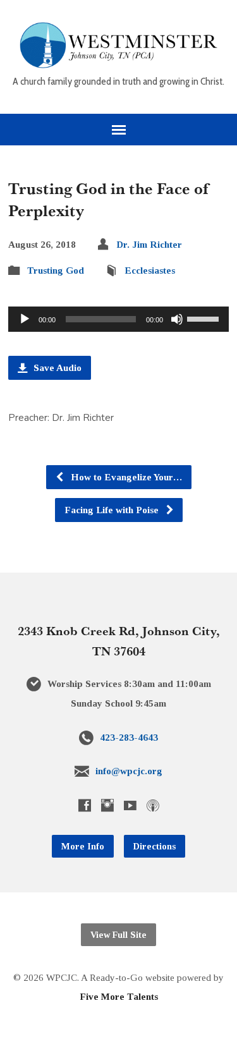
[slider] (204, 318)
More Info (82, 846)
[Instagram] (107, 805)
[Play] (24, 319)
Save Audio (56, 367)
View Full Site (118, 935)
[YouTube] (130, 805)
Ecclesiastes (150, 270)
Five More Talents (119, 996)
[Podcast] (153, 805)
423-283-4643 (129, 737)
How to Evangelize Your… (125, 476)
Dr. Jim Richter (149, 244)
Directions (154, 846)
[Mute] (177, 319)
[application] (118, 319)
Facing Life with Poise (112, 509)
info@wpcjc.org (128, 770)
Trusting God (55, 270)
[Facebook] (84, 805)
